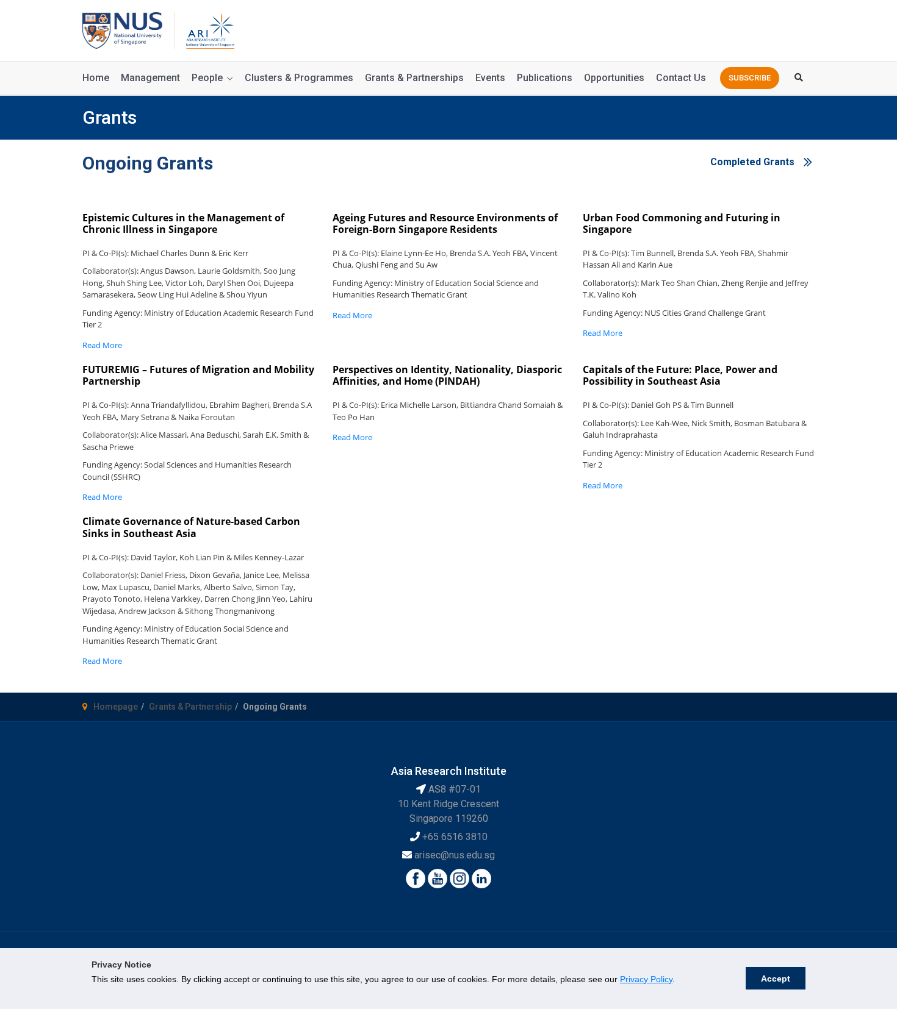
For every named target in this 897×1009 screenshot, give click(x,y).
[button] (749, 78)
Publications (544, 78)
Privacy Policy (646, 979)
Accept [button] (775, 978)
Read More (102, 345)
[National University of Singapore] (122, 29)
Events (490, 78)
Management (150, 78)
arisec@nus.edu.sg (454, 855)
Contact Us (681, 78)
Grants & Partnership (190, 706)
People (207, 78)
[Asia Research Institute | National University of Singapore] (209, 29)
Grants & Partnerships (414, 78)
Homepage (115, 706)
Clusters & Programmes (299, 78)
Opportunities (614, 78)
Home (95, 78)
